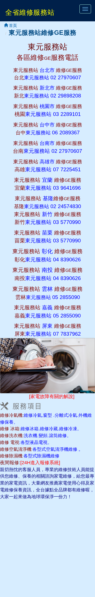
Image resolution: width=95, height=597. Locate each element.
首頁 (12, 25)
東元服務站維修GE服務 (43, 32)
